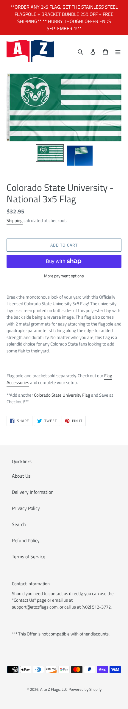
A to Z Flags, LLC (53, 689)
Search (19, 524)
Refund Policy (26, 540)
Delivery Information (33, 492)
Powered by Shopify (85, 689)
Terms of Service (28, 556)
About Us (21, 475)
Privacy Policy (26, 508)
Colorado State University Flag (62, 395)
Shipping (15, 220)
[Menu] (118, 51)
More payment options (64, 276)
